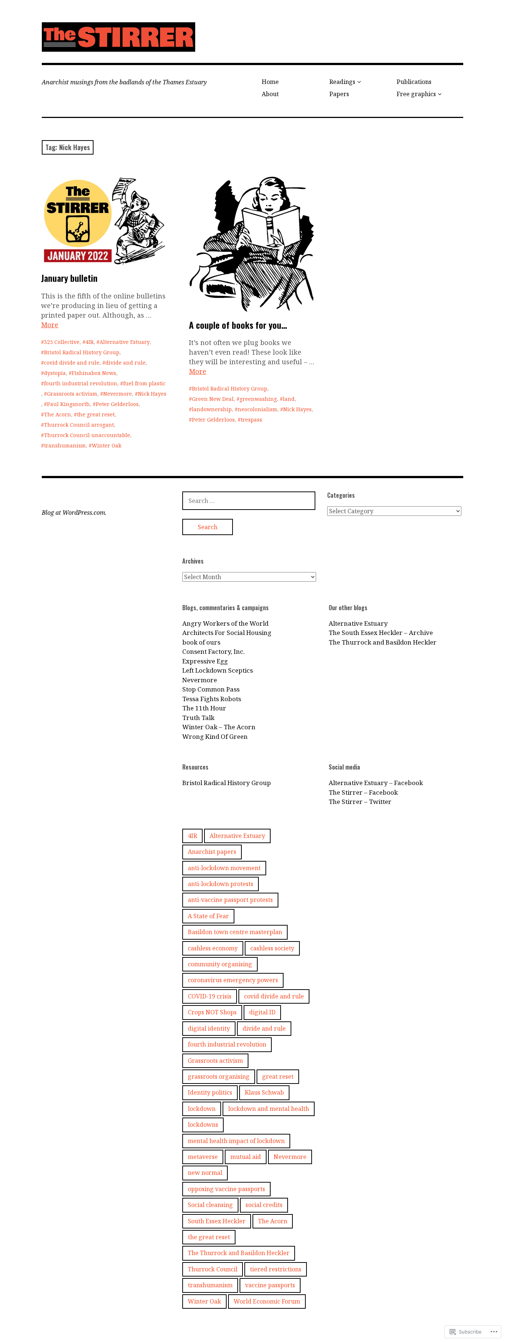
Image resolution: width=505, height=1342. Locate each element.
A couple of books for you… (238, 324)
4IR (89, 341)
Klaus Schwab (264, 1092)
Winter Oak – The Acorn (218, 727)
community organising (220, 964)
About (270, 94)
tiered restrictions (275, 1269)
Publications (414, 82)
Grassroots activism (72, 393)
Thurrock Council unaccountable (87, 435)
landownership (212, 409)
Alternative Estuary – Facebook (376, 782)
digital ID (262, 1012)
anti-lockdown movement (224, 868)
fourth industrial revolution (80, 383)
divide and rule (125, 362)
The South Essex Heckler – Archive (381, 632)
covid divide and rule (71, 362)
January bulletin (69, 277)
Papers (339, 94)
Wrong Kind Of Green (215, 736)
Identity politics (210, 1092)
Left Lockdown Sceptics (217, 670)
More (49, 324)
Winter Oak (106, 445)
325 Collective (61, 341)
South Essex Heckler (216, 1221)
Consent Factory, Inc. (213, 651)
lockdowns (203, 1124)
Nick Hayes (152, 393)
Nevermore (117, 393)
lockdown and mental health (268, 1109)
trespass (251, 419)
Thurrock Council (212, 1269)
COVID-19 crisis (209, 996)
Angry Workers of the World (225, 623)
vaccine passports (270, 1285)
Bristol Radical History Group (81, 352)
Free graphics (416, 94)
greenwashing (258, 398)
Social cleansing (210, 1205)
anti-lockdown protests (220, 884)
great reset (278, 1076)
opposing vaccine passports (226, 1189)
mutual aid (245, 1157)
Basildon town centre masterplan (235, 932)
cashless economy (213, 948)
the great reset (96, 414)
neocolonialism (257, 409)
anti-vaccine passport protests (230, 900)
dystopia (55, 372)
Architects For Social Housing (226, 632)
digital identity (209, 1028)
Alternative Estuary (124, 341)
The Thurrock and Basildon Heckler (383, 642)
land (289, 398)
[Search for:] (248, 500)
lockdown (202, 1109)
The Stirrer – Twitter (360, 801)
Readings (342, 82)
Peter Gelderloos (117, 404)
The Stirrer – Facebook (363, 792)
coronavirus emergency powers (233, 980)
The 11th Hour (204, 708)
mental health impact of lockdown (236, 1141)
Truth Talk (198, 717)
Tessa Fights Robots (211, 698)
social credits (263, 1205)
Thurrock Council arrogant (79, 424)
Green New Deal (213, 398)
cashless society (272, 948)
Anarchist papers (212, 852)
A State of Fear (208, 916)
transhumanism (65, 445)
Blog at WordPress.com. (74, 512)
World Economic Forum (267, 1301)
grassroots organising (219, 1076)
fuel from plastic (144, 383)
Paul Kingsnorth (68, 404)
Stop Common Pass (211, 689)
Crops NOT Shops (212, 1012)
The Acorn (57, 414)
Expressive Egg (205, 661)
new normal (205, 1173)
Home (270, 82)
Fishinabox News (94, 372)
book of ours (201, 642)
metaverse (203, 1157)
